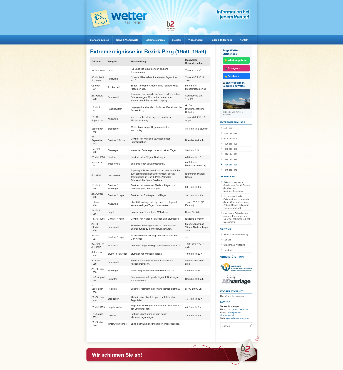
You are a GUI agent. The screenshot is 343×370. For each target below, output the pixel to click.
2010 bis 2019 (230, 133)
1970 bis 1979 (230, 154)
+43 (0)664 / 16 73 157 (239, 309)
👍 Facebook (231, 76)
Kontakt (244, 39)
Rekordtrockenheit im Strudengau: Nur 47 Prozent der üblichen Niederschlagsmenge (236, 186)
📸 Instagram (232, 68)
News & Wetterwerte (127, 39)
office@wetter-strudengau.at (230, 314)
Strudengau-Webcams (234, 244)
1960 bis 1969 (230, 159)
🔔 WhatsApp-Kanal (235, 60)
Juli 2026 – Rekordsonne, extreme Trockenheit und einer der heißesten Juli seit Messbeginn (236, 217)
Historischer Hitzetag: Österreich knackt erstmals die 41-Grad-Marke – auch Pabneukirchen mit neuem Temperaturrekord (236, 202)
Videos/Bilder (195, 39)
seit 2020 (227, 128)
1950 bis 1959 (230, 164)
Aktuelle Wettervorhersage (236, 234)
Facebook (228, 250)
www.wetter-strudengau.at (238, 318)
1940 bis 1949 (230, 169)
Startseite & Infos (99, 39)
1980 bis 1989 (230, 148)
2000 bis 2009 (230, 138)
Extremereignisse (155, 39)
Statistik (176, 39)
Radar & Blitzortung (221, 39)
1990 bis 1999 (230, 143)
